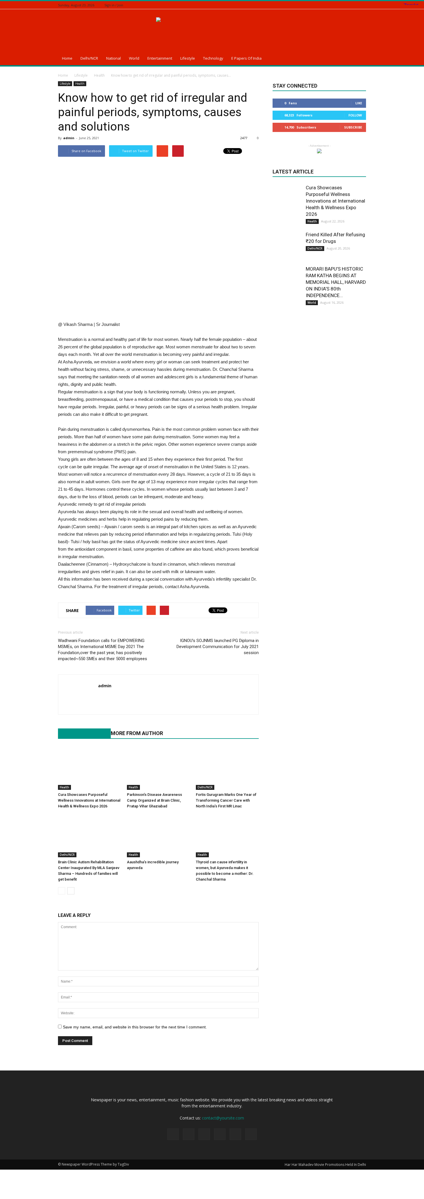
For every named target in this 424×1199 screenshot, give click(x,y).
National (113, 58)
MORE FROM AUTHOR (137, 733)
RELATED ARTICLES (81, 733)
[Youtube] (103, 697)
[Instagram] (341, 5)
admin (68, 138)
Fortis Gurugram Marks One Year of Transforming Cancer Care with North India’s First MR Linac (226, 800)
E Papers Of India (246, 58)
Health (80, 84)
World (134, 58)
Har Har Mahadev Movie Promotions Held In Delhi (325, 1164)
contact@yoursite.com (223, 1118)
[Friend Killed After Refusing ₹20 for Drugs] (287, 245)
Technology (213, 58)
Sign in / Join (113, 5)
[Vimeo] (355, 5)
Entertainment (159, 58)
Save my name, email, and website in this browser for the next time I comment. (135, 1027)
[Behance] (327, 5)
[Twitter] (348, 5)
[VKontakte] (363, 5)
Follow (355, 115)
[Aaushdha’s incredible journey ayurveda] (158, 835)
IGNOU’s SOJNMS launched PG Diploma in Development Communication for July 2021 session (218, 646)
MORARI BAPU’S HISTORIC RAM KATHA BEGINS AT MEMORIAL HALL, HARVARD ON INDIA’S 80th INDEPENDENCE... (336, 282)
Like (358, 103)
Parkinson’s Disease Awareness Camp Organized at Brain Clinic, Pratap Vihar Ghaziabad (154, 800)
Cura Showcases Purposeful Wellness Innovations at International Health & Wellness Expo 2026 (89, 800)
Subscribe (353, 127)
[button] (359, 59)
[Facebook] (334, 5)
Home (67, 58)
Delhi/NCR (89, 58)
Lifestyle (187, 58)
